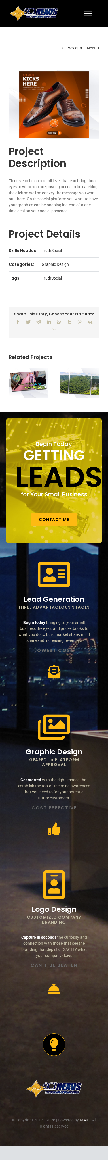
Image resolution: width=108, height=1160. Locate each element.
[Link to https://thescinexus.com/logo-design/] (54, 884)
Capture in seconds (38, 937)
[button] (13, 383)
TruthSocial (52, 250)
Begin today (34, 622)
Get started (30, 780)
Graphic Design (55, 264)
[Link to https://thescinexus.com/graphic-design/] (54, 727)
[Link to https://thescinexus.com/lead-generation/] (54, 574)
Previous (74, 48)
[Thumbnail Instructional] (28, 383)
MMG (85, 1120)
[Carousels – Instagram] (80, 383)
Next (91, 48)
